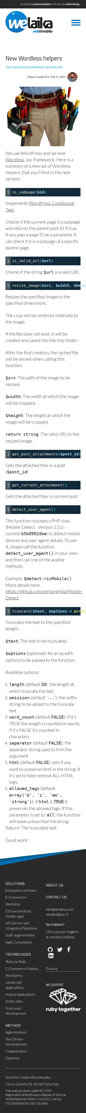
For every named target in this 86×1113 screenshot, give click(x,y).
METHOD (13, 1025)
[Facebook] (68, 950)
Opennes (13, 1058)
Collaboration (16, 1051)
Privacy (52, 969)
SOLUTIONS (15, 883)
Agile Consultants (19, 942)
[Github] (50, 950)
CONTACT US (56, 897)
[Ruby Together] (63, 1011)
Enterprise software (21, 890)
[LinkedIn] (50, 956)
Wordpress (14, 975)
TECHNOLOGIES (18, 954)
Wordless (15, 159)
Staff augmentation (20, 935)
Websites (13, 904)
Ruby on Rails (16, 961)
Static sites (14, 1001)
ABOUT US (54, 885)
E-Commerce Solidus (22, 969)
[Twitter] (59, 950)
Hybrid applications (20, 994)
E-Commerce (16, 897)
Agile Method (16, 1032)
